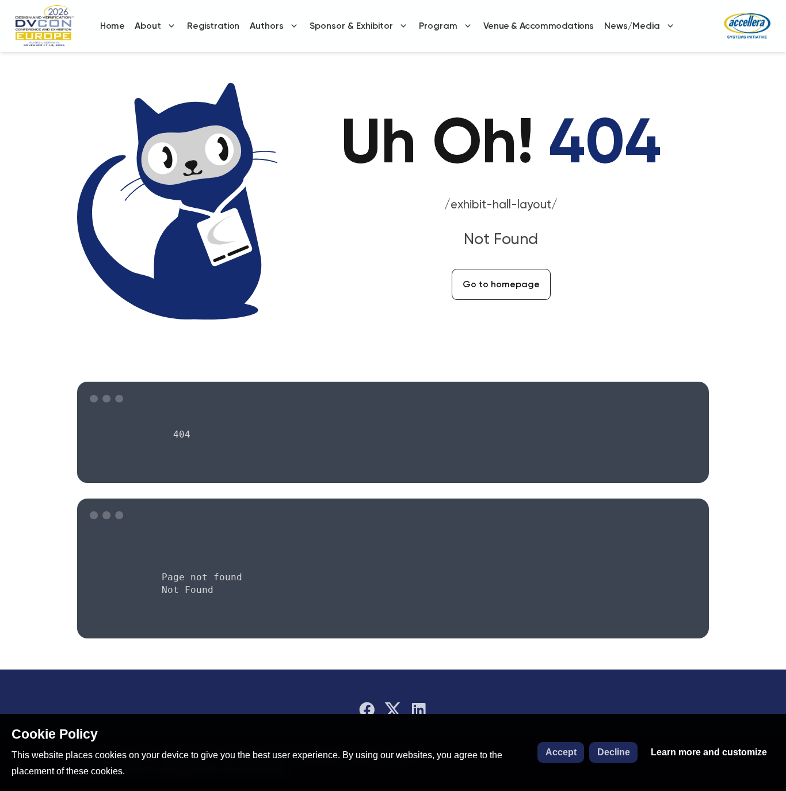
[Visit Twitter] (393, 710)
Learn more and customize (709, 752)
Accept (561, 752)
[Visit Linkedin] (419, 710)
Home (112, 25)
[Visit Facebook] (367, 710)
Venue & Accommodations (538, 25)
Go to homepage (501, 284)
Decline (613, 752)
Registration (213, 25)
